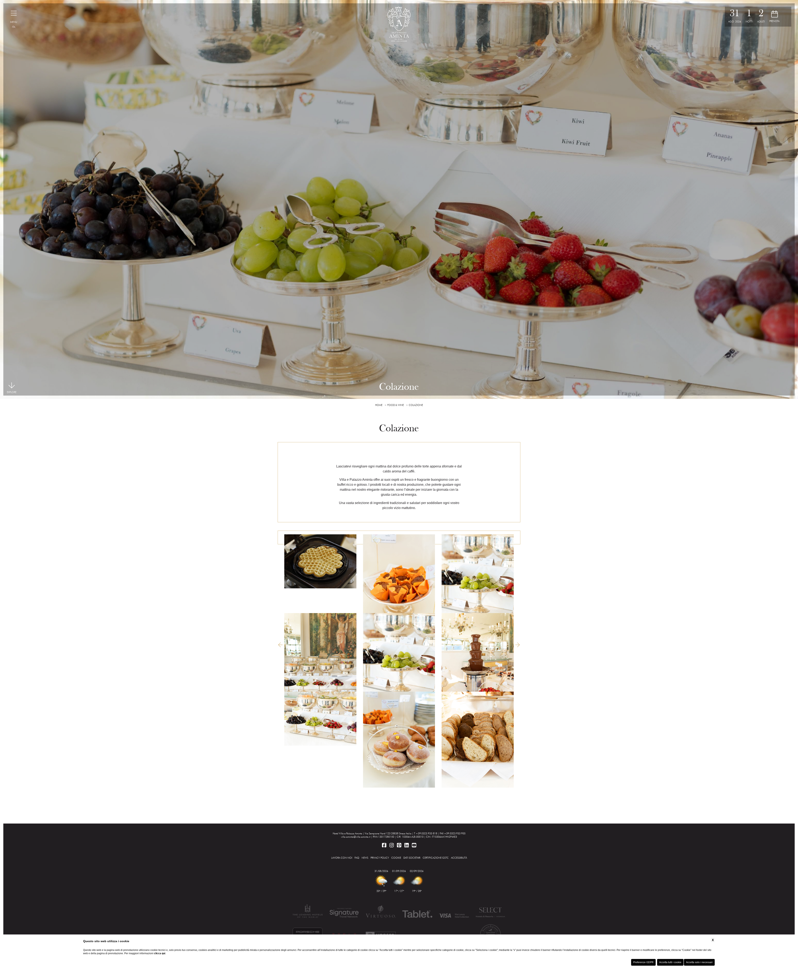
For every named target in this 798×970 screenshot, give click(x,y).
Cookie (396, 857)
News (365, 857)
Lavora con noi (341, 857)
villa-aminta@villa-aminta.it (355, 836)
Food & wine (395, 405)
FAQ (357, 857)
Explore (11, 392)
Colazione (416, 405)
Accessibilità (459, 857)
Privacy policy (380, 857)
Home (378, 405)
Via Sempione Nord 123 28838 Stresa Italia (388, 833)
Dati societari (411, 857)
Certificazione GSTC (436, 857)
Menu (13, 21)
